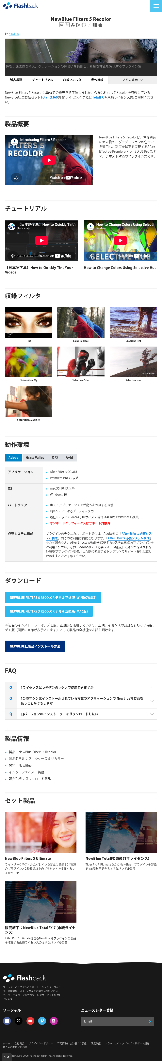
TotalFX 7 (99, 97)
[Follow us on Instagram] (54, 1021)
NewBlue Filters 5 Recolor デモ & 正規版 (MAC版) (49, 611)
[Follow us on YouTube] (30, 1021)
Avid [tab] (69, 458)
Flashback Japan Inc (40, 1056)
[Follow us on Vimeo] (42, 1021)
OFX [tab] (55, 458)
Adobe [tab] (13, 458)
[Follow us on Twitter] (19, 1021)
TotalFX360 (49, 97)
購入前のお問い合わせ (15, 1047)
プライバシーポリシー (41, 1043)
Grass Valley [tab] (35, 458)
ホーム (6, 1043)
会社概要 (19, 1043)
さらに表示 (130, 80)
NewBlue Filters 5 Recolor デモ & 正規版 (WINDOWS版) (53, 598)
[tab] (81, 687)
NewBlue (14, 34)
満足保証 (96, 1043)
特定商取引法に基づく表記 (72, 1043)
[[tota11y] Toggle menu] (7, 1057)
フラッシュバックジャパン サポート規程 (127, 1043)
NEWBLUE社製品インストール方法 (35, 646)
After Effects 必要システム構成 (129, 538)
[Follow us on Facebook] (7, 1021)
